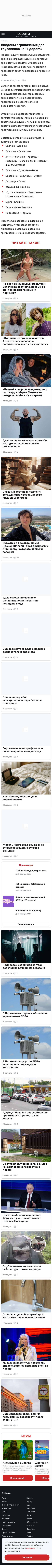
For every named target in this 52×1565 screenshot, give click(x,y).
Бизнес (30, 1498)
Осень (4, 1529)
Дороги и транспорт (10, 1505)
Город (4, 41)
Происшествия (8, 1532)
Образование (32, 1522)
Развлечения (7, 1536)
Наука (29, 1519)
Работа (29, 1532)
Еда (28, 1505)
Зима (4, 1512)
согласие (31, 1548)
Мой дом (6, 1519)
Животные (6, 1508)
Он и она (30, 1525)
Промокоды (26, 865)
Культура (6, 1515)
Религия (30, 1536)
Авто (4, 1498)
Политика (31, 1529)
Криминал (31, 1512)
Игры (26, 1436)
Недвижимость (8, 1522)
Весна (4, 1501)
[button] (26, 874)
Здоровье (31, 1508)
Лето (29, 1515)
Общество (6, 1525)
